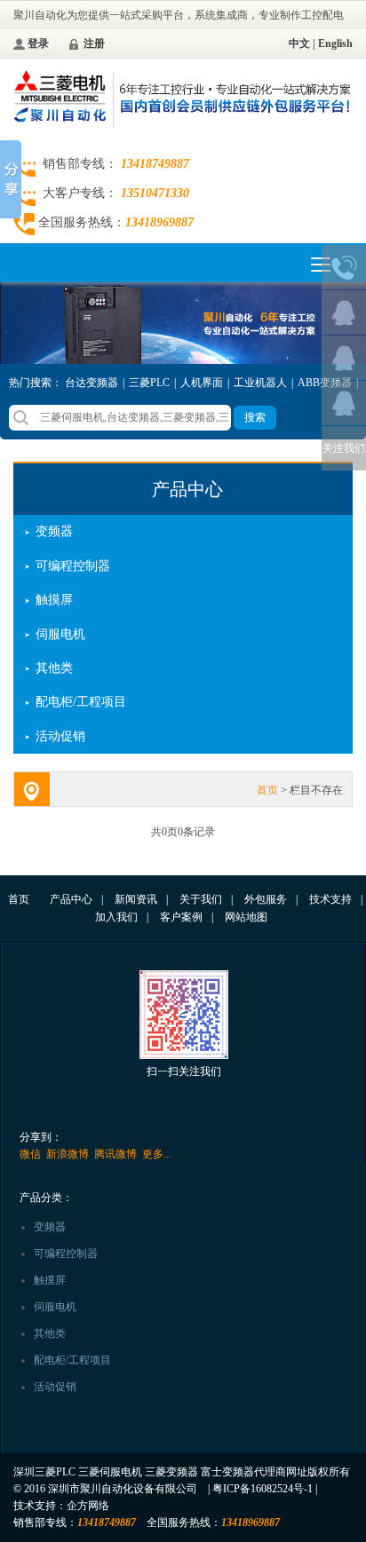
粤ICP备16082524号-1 (262, 1489)
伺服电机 (60, 634)
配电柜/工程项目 (81, 701)
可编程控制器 (73, 566)
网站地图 (246, 917)
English (335, 43)
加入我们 (116, 917)
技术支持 (330, 899)
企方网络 (88, 1505)
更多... (156, 1154)
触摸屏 (54, 599)
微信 (30, 1154)
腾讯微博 (115, 1154)
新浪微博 (67, 1154)
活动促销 (60, 736)
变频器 (54, 531)
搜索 (255, 417)
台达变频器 (91, 382)
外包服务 (265, 899)
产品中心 (187, 489)
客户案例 (181, 917)
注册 (94, 43)
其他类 (54, 668)
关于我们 (200, 899)
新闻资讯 (136, 899)
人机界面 (201, 382)
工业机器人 (260, 382)
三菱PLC (149, 382)
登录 (38, 43)
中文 (299, 43)
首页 (267, 790)
